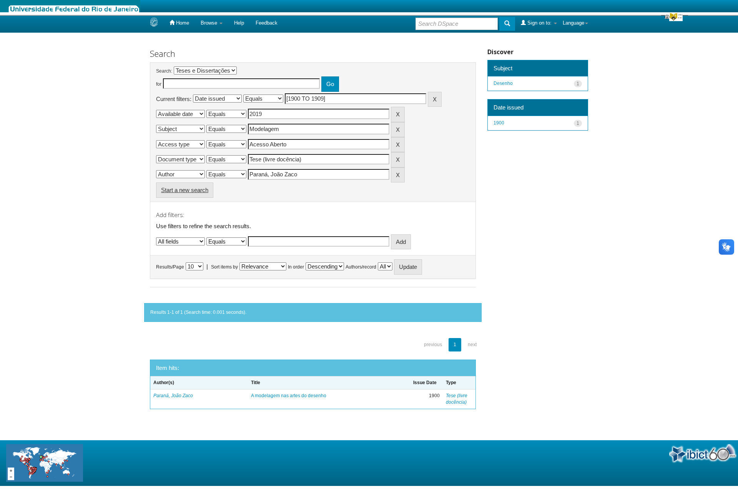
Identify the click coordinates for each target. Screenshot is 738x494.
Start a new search (184, 190)
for (158, 84)
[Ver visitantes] (44, 462)
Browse (210, 23)
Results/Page (170, 267)
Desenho (503, 83)
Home (182, 23)
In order (296, 267)
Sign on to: (539, 23)
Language (573, 23)
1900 (499, 123)
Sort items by (224, 267)
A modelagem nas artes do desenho (288, 395)
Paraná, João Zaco (173, 395)
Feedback (267, 23)
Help (239, 23)
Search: (164, 71)
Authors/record (361, 267)
